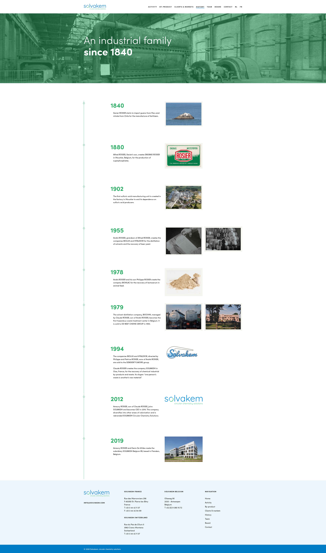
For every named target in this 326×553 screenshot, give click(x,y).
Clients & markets (212, 510)
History (208, 514)
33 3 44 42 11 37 (133, 507)
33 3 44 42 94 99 (134, 510)
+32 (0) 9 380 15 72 (174, 507)
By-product (210, 506)
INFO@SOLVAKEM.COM (94, 502)
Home (207, 498)
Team (207, 518)
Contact (208, 527)
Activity (208, 502)
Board (207, 522)
